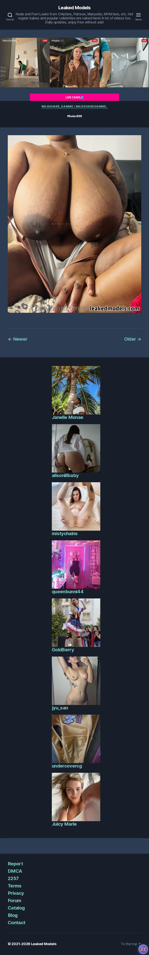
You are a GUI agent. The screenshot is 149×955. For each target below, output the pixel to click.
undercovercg (67, 766)
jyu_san (60, 708)
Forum (14, 900)
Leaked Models (74, 7)
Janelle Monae (67, 417)
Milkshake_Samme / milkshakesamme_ (74, 106)
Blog (12, 915)
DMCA (15, 871)
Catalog (16, 908)
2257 (13, 878)
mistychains (65, 533)
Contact (16, 922)
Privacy (16, 893)
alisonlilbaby (65, 475)
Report (15, 863)
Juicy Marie (64, 824)
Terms (15, 886)
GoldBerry (63, 649)
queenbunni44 (67, 591)
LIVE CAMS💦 (74, 97)
